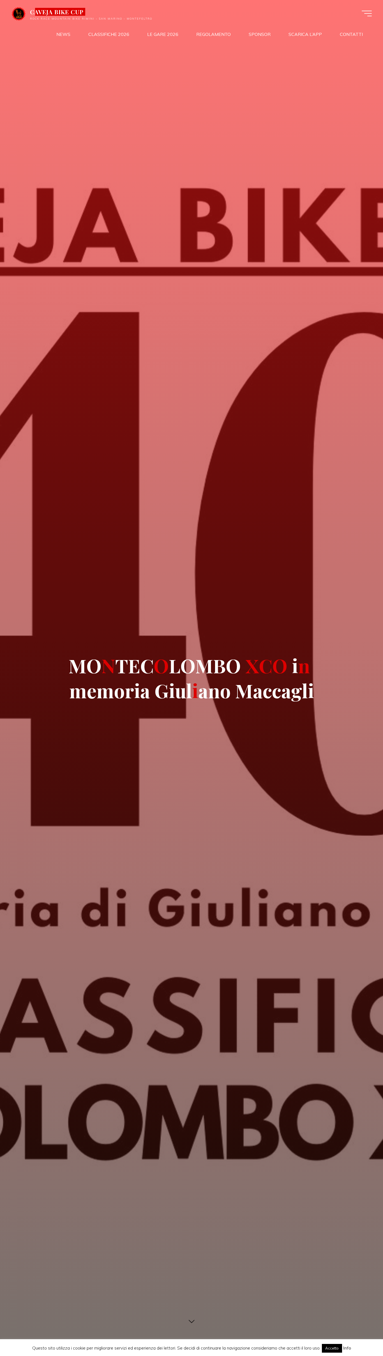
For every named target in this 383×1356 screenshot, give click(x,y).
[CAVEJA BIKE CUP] (18, 13)
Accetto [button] (332, 1348)
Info (347, 1348)
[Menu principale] (367, 13)
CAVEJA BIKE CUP (57, 12)
